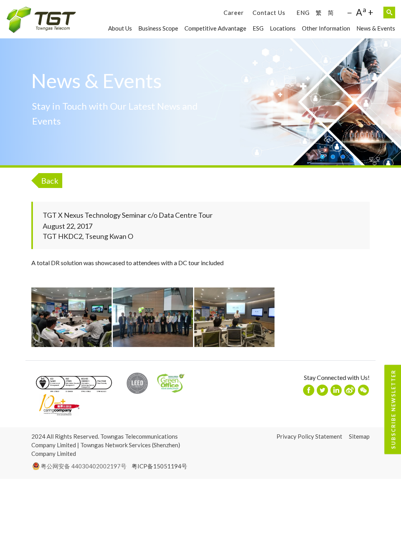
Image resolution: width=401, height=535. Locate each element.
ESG (258, 28)
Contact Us (269, 12)
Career (234, 12)
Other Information (326, 28)
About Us (120, 28)
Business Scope (158, 28)
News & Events (375, 28)
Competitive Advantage (215, 28)
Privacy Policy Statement (309, 436)
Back (49, 180)
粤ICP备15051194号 (159, 466)
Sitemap (359, 436)
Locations (283, 28)
